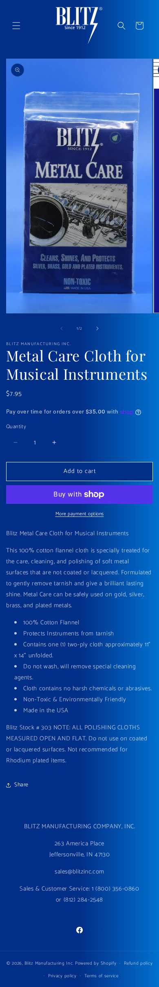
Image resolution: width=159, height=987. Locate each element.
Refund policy (138, 963)
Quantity (16, 427)
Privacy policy (62, 976)
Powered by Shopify (96, 963)
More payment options (79, 514)
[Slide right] (97, 328)
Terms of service (101, 976)
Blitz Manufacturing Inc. (49, 963)
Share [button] (21, 785)
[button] (16, 26)
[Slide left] (62, 328)
